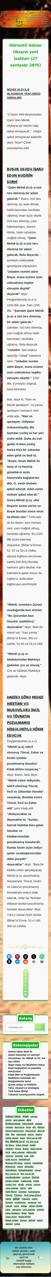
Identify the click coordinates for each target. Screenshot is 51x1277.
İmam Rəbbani (12, 1213)
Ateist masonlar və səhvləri (24, 1055)
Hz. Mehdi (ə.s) (15, 1141)
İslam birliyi (24, 1217)
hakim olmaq (11, 1138)
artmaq (33, 1116)
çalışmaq (16, 1209)
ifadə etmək (36, 1149)
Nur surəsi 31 (12, 1174)
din (34, 1127)
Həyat (18, 1149)
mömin (27, 1163)
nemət (38, 1170)
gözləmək (21, 1134)
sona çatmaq (11, 1188)
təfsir (16, 1198)
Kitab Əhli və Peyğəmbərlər (24, 1074)
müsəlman (11, 1170)
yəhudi (8, 1206)
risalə (36, 1181)
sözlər (23, 1188)
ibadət (26, 1149)
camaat (38, 1124)
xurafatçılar (20, 1202)
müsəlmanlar (25, 1170)
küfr (32, 1156)
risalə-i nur (10, 1184)
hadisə (38, 1134)
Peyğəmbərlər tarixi (19, 1081)
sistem (37, 1184)
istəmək (19, 1156)
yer (39, 1202)
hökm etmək (22, 1145)
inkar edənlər (18, 1152)
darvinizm (20, 1127)
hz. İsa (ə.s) (32, 1141)
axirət (8, 1120)
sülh (30, 1188)
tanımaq (22, 1192)
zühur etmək (36, 1206)
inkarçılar (31, 1152)
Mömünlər (10, 1166)
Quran (35, 1177)
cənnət (9, 1127)
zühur (24, 1206)
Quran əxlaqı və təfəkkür (22, 1084)
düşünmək (30, 1131)
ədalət (40, 1220)
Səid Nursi (11, 1192)
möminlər (38, 1163)
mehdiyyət (24, 1159)
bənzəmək (27, 1124)
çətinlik (40, 1209)
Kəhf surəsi (11, 1159)
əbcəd (31, 1220)
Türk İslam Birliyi (32, 1195)
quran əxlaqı (12, 1181)
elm (7, 1134)
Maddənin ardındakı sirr (22, 1078)
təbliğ (8, 1199)
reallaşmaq (26, 1181)
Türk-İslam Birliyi (18, 1091)
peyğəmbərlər (13, 1177)
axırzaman (19, 1120)
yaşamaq (32, 1202)
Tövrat (9, 1195)
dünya (41, 1127)
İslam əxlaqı (11, 1220)
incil (7, 1152)
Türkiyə (18, 1195)
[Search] (40, 1027)
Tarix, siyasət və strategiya (23, 1088)
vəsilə (34, 1199)
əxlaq (17, 1224)
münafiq (29, 1166)
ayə (29, 1119)
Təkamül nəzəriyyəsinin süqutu (26, 1094)
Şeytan (23, 1220)
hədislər (9, 1149)
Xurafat (9, 1202)
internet (9, 1156)
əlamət (9, 1224)
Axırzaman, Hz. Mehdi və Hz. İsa (26, 1058)
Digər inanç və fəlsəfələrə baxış (26, 1064)
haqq (22, 1138)
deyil (28, 1127)
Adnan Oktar (13, 1116)
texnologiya (34, 1192)
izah (26, 1156)
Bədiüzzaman (13, 1123)
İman (24, 1213)
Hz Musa (9, 1145)
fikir (13, 1134)
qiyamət (26, 1177)
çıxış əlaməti (28, 1209)
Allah (25, 1116)
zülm (7, 1209)
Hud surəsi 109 (34, 1138)
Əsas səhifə (25, 983)
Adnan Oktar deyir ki (20, 1051)
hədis (33, 1145)
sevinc (29, 1184)
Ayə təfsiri (14, 1061)
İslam (31, 1213)
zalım (16, 1206)
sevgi (21, 1184)
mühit (20, 1166)
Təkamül (25, 1199)
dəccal (41, 1131)
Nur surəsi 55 (27, 1174)
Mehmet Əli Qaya (14, 1163)
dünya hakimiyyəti (14, 1131)
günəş (31, 1134)
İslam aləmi (11, 1217)
